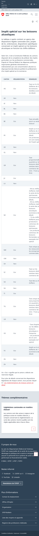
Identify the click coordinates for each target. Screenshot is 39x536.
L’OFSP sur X (19, 474)
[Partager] (37, 21)
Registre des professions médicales (14, 523)
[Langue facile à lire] (28, 4)
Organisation (6, 507)
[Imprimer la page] (33, 21)
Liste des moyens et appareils (12, 518)
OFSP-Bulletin (6, 512)
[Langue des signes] (31, 4)
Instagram (31, 474)
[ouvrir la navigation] (36, 14)
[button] (36, 454)
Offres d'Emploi (7, 502)
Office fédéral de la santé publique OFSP (17, 14)
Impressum (17, 533)
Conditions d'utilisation (7, 533)
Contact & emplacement (10, 497)
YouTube (7, 477)
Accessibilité (23, 533)
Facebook (7, 474)
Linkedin (17, 477)
